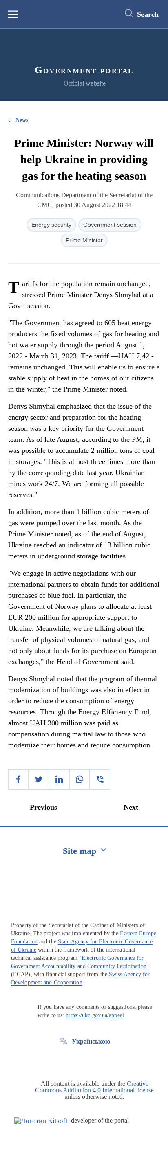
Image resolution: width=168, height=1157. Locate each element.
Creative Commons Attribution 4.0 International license (94, 1087)
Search (148, 14)
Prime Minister (84, 240)
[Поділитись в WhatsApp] (79, 779)
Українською (91, 1041)
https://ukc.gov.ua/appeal (95, 1015)
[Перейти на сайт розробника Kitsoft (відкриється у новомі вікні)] (41, 1120)
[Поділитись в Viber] (100, 779)
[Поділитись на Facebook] (18, 779)
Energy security (51, 224)
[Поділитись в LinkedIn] (59, 779)
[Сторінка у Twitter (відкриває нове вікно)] (64, 1060)
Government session (110, 224)
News (21, 120)
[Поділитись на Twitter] (39, 779)
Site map (79, 851)
